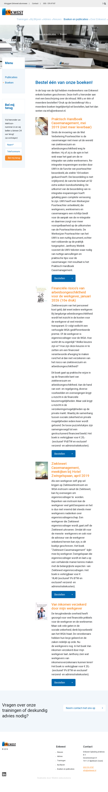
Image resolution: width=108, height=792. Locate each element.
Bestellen (59, 278)
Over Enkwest (98, 19)
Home (29, 34)
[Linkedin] (4, 774)
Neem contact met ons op (80, 708)
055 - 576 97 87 (49, 3)
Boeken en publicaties (76, 19)
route (100, 761)
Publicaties (11, 77)
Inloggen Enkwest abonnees (15, 3)
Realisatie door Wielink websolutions (54, 778)
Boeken (9, 82)
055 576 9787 (88, 767)
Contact (35, 3)
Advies (47, 19)
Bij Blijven (35, 19)
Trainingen (22, 19)
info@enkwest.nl (89, 770)
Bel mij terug (14, 158)
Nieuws (57, 19)
